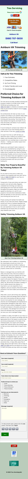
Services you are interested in (9, 392)
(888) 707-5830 (14, 38)
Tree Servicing (14, 8)
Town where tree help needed (9, 376)
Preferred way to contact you (9, 381)
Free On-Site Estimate (14, 21)
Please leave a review (13, 12)
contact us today (20, 131)
